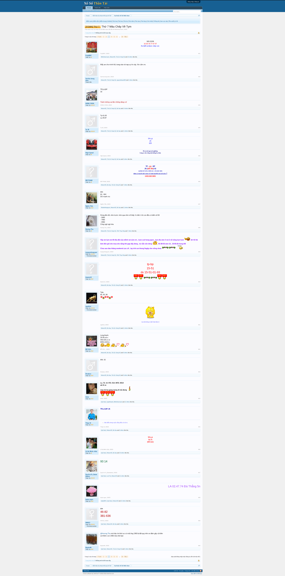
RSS (200, 571)
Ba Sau (119, 108)
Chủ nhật (150, 21)
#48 (199, 227)
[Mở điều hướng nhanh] (199, 15)
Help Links (107, 7)
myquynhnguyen (91, 252)
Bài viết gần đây (101, 10)
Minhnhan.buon (119, 29)
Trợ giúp (181, 570)
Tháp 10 (88, 423)
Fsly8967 (89, 55)
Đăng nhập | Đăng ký (193, 1)
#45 (199, 155)
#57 (199, 472)
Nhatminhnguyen (105, 207)
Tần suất (171, 21)
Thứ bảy (143, 21)
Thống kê (156, 21)
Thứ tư (125, 21)
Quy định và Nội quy (196, 573)
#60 (199, 545)
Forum (89, 7)
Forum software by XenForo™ (98, 573)
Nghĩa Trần (89, 206)
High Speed (90, 153)
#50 (199, 281)
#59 (199, 520)
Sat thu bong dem (90, 79)
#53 (199, 372)
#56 (199, 449)
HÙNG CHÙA (90, 103)
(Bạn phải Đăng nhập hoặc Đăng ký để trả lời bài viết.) (185, 556)
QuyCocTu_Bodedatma (91, 475)
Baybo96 (88, 547)
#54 (199, 398)
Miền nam (89, 21)
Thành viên (98, 7)
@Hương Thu (105, 533)
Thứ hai (114, 21)
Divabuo (88, 374)
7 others (125, 185)
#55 (199, 427)
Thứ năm (131, 21)
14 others (125, 108)
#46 (199, 181)
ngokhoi (88, 306)
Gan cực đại (164, 21)
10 (122, 36)
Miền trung (103, 21)
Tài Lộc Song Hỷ (120, 57)
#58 (199, 497)
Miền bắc (96, 21)
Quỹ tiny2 (103, 401)
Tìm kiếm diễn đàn (89, 10)
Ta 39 (87, 129)
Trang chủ (187, 570)
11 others (125, 131)
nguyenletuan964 (121, 80)
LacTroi (109, 476)
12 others (127, 401)
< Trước (99, 36)
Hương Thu (89, 229)
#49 (199, 251)
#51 (199, 324)
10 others (130, 57)
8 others (125, 352)
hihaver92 (112, 57)
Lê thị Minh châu (91, 451)
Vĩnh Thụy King (121, 231)
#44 (199, 127)
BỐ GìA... (89, 349)
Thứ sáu (137, 21)
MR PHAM (89, 180)
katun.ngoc (89, 499)
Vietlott (109, 21)
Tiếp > (126, 36)
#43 (199, 105)
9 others (125, 159)
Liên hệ (176, 570)
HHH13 (88, 522)
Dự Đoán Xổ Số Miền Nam (101, 29)
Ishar (87, 397)
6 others (127, 549)
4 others (131, 80)
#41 (199, 53)
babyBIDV (103, 501)
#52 (199, 349)
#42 (199, 76)
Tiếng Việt (86, 570)
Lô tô (176, 21)
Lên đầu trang (195, 570)
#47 (199, 204)
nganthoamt (110, 401)
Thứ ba (120, 21)
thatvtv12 (89, 277)
